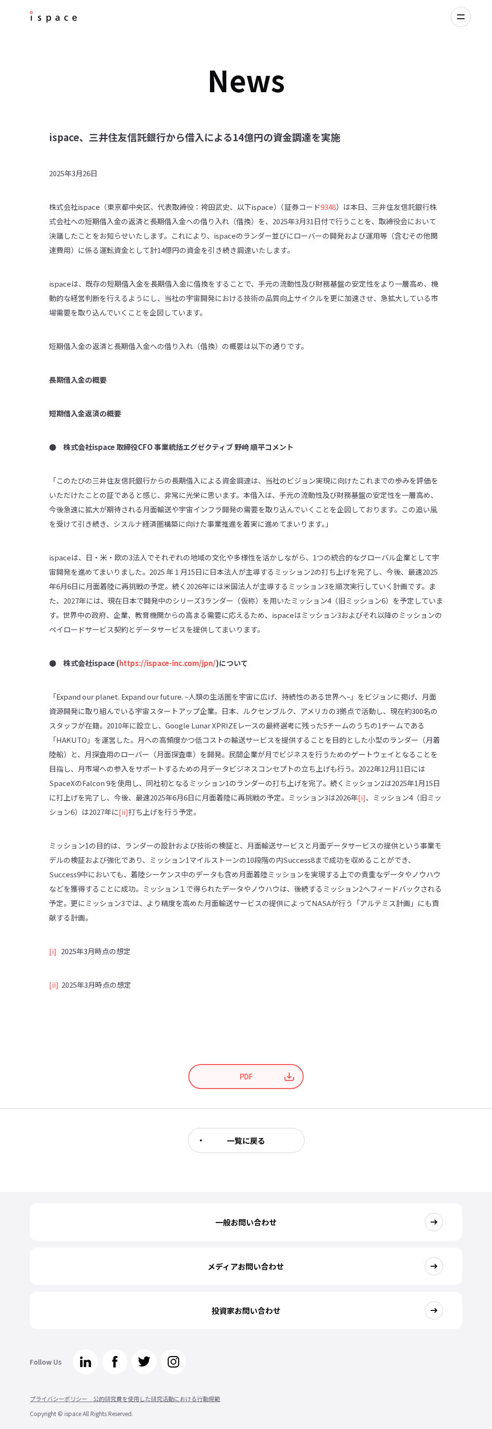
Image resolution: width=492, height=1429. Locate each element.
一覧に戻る (246, 1140)
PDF (246, 1076)
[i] (362, 797)
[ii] (123, 812)
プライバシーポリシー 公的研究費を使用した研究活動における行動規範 (125, 1398)
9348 (328, 207)
